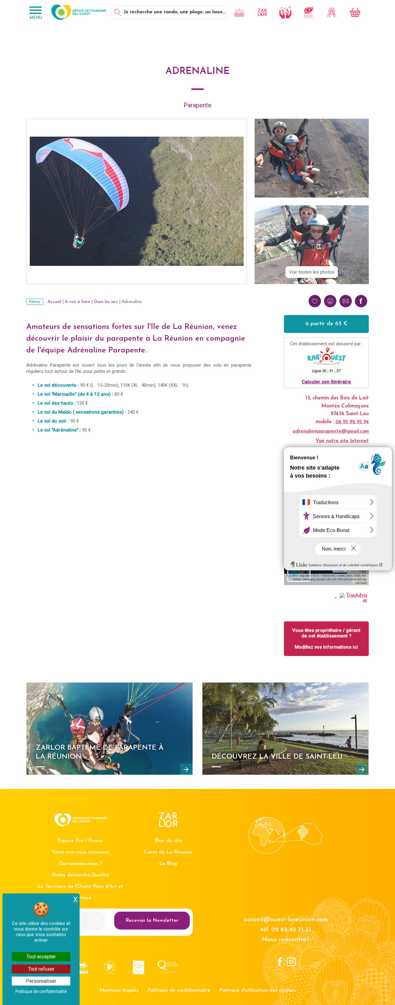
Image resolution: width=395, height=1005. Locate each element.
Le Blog (168, 863)
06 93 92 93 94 (352, 421)
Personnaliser (41, 981)
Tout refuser (41, 969)
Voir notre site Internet (342, 440)
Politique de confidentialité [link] (41, 991)
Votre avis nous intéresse (80, 852)
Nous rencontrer (285, 940)
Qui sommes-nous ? (80, 863)
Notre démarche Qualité (80, 875)
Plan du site (168, 840)
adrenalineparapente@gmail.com (331, 431)
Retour (34, 302)
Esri (316, 575)
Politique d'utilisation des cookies (257, 990)
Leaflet (292, 575)
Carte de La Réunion (168, 852)
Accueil (54, 302)
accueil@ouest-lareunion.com (285, 920)
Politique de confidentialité (179, 990)
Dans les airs (106, 302)
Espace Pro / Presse (80, 840)
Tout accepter (41, 957)
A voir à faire (77, 302)
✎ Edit (339, 571)
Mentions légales (119, 990)
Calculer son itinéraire (326, 382)
